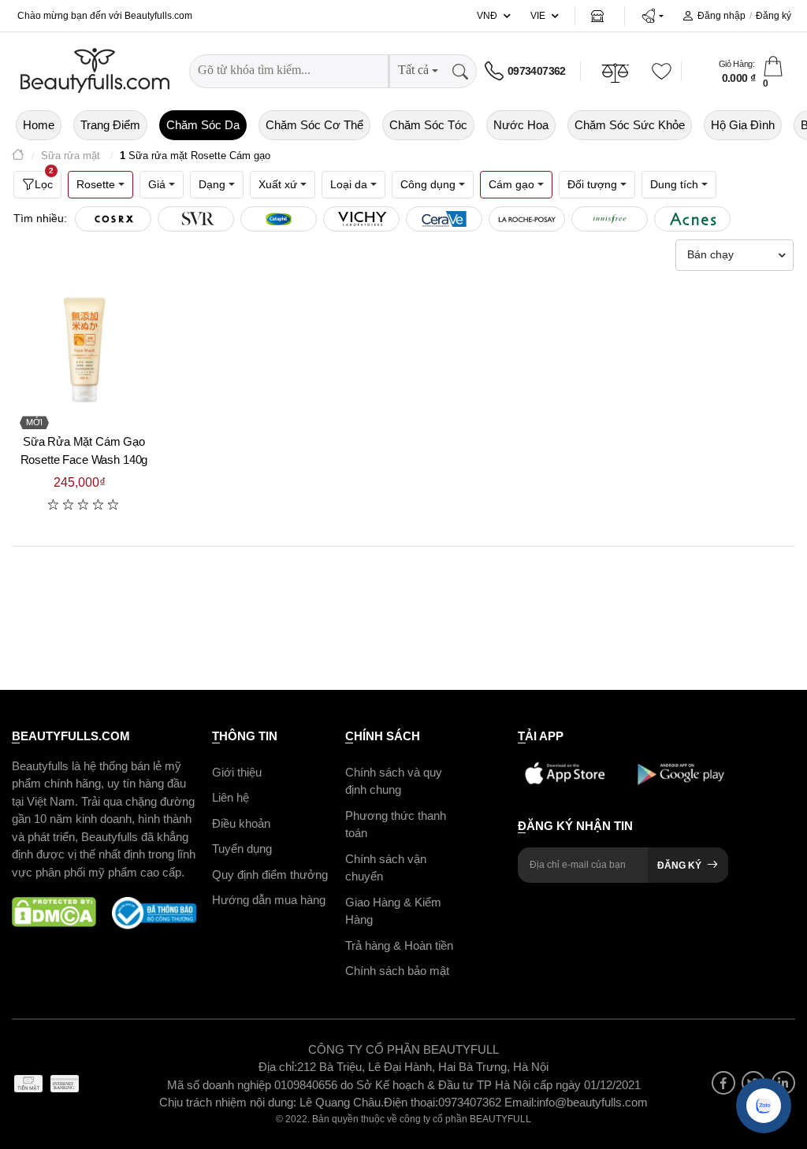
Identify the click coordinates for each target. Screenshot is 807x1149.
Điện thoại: (411, 1102)
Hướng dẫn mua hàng (268, 899)
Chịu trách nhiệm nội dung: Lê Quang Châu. (271, 1102)
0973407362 (537, 70)
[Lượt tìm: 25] (609, 219)
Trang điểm (110, 125)
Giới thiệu (237, 772)
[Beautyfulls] (18, 156)
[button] (652, 15)
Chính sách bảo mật (397, 970)
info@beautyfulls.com (592, 1102)
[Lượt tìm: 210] (113, 219)
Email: (520, 1102)
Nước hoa (521, 125)
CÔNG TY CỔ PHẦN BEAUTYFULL (403, 1049)
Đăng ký (773, 15)
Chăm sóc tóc (428, 125)
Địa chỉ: (277, 1066)
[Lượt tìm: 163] (196, 219)
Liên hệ (230, 797)
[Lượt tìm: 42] (361, 219)
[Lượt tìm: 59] (278, 219)
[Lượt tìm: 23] (692, 219)
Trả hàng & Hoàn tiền (399, 945)
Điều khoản (241, 823)
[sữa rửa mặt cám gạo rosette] (84, 351)
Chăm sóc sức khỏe (630, 125)
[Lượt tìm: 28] (527, 219)
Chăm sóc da (203, 125)
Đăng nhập (721, 15)
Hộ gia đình (743, 125)
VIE (537, 15)
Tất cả (413, 69)
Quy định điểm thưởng (270, 874)
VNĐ (487, 15)
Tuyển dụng (242, 848)
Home (38, 125)
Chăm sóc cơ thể (314, 125)
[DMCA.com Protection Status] (54, 913)
